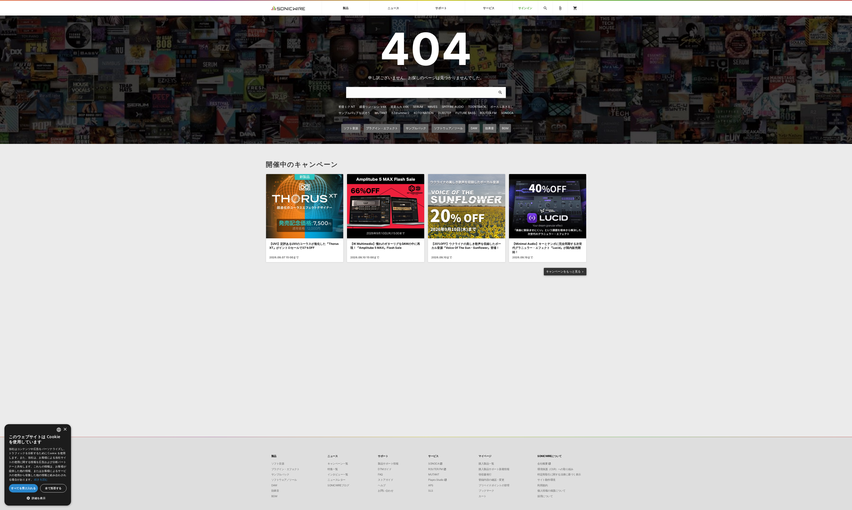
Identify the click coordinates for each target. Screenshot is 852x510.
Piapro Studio (436, 479)
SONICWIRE (288, 8)
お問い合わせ (385, 490)
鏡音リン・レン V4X (372, 106)
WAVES (432, 106)
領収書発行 (485, 474)
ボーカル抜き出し (501, 106)
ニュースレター (336, 479)
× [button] (65, 429)
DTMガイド (384, 469)
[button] (38, 498)
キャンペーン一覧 (337, 463)
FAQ (380, 474)
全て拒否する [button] (53, 488)
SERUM (418, 106)
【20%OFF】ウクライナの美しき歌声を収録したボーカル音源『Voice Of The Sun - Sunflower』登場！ (466, 245)
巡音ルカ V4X (399, 106)
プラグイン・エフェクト (285, 469)
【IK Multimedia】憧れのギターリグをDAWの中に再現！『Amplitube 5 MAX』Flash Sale (385, 245)
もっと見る (563, 271)
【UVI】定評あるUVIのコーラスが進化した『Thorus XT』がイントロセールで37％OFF (304, 245)
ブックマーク (486, 490)
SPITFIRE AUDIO (453, 106)
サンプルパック (280, 474)
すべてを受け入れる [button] (23, 488)
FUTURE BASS (465, 113)
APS (430, 485)
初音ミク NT (347, 106)
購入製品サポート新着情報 (494, 469)
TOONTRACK (477, 106)
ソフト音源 (277, 463)
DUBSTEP (444, 113)
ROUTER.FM (488, 113)
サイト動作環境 (546, 479)
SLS (430, 490)
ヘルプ (382, 485)
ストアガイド (385, 479)
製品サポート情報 (388, 463)
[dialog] (37, 465)
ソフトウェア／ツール (284, 479)
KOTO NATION (424, 113)
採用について (545, 496)
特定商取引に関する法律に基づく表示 (559, 474)
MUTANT (381, 113)
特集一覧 (332, 469)
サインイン (525, 8)
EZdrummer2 (400, 113)
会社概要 (542, 463)
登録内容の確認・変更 (491, 479)
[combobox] (59, 430)
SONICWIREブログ (338, 485)
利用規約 (542, 485)
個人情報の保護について (551, 490)
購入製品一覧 (486, 463)
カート (482, 496)
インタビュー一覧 (337, 474)
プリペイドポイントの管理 (494, 485)
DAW (274, 485)
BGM (274, 496)
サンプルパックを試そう (354, 113)
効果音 (275, 490)
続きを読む (41, 479)
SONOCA (507, 113)
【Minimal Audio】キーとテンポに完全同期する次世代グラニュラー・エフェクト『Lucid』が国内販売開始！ (547, 247)
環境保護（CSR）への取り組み (555, 469)
